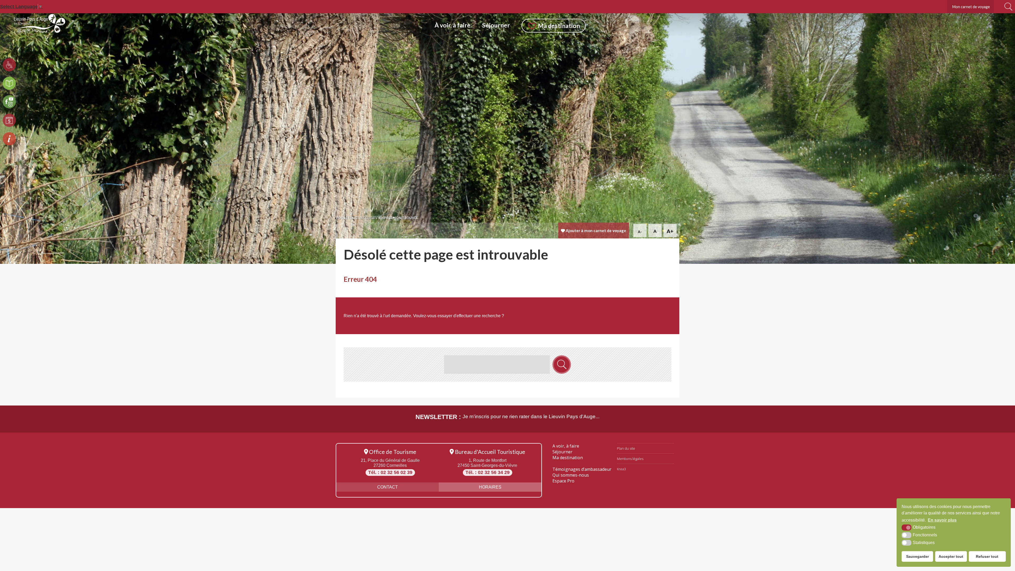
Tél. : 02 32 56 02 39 (390, 472)
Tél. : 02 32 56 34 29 (487, 472)
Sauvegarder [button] (917, 556)
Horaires (490, 487)
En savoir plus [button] (942, 520)
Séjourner (562, 452)
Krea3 (621, 469)
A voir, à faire (565, 446)
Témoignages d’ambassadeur (581, 469)
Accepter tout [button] (951, 556)
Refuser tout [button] (987, 556)
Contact (387, 487)
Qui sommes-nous (570, 475)
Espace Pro (563, 481)
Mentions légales (630, 458)
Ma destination (567, 458)
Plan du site (626, 448)
